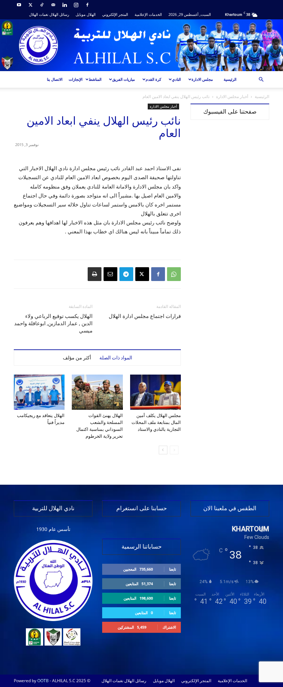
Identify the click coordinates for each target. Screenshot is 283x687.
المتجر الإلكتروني (115, 14)
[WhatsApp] (174, 274)
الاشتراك (169, 627)
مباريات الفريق (123, 79)
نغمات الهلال (38, 14)
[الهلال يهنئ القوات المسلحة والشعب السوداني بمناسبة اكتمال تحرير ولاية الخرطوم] (97, 392)
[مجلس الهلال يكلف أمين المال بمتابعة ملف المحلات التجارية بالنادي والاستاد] (155, 392)
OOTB (43, 681)
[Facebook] (87, 5)
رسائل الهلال (59, 14)
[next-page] (163, 450)
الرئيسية (230, 79)
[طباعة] (94, 274)
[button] (261, 79)
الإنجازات (75, 79)
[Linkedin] (64, 5)
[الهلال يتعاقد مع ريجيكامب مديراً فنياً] (39, 392)
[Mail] (53, 5)
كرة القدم (153, 79)
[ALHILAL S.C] (141, 45)
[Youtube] (19, 5)
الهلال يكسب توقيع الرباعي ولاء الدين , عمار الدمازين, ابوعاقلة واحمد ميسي (53, 323)
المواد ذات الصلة (115, 357)
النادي (176, 79)
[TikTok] (42, 5)
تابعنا (172, 569)
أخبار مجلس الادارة (232, 96)
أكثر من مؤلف (77, 357)
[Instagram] (76, 5)
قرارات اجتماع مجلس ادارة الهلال (145, 316)
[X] (30, 5)
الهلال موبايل (86, 14)
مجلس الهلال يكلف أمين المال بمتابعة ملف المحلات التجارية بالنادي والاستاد (156, 422)
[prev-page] (174, 450)
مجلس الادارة (202, 79)
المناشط (95, 79)
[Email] (110, 274)
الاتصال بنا (54, 79)
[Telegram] (126, 274)
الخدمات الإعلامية (148, 14)
